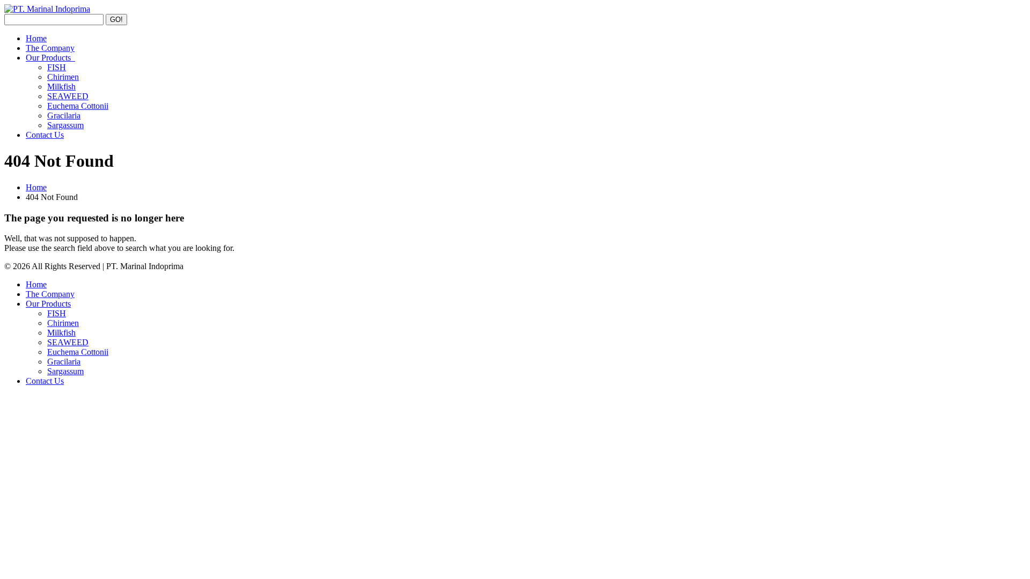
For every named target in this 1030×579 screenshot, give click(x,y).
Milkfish (61, 86)
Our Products (50, 57)
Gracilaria (63, 115)
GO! (116, 20)
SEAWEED (68, 96)
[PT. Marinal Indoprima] (47, 8)
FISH (56, 67)
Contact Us (45, 134)
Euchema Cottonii (77, 105)
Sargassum (65, 125)
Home (36, 38)
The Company (50, 48)
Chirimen (63, 76)
